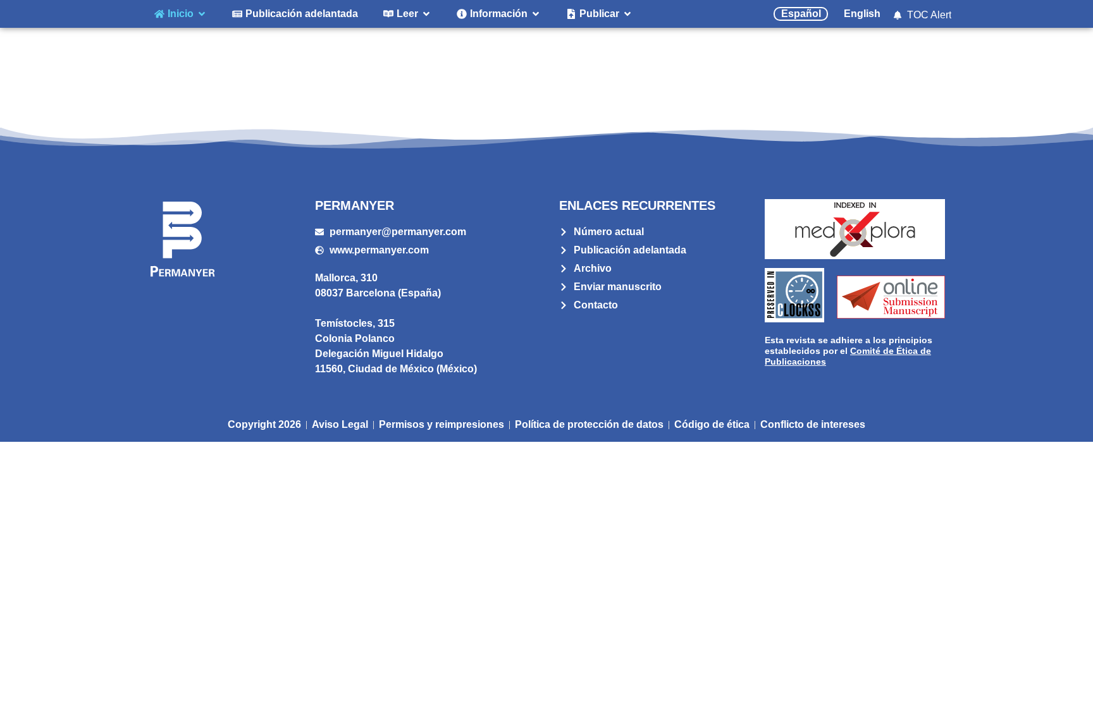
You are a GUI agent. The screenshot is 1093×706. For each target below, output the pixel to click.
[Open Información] (536, 13)
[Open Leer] (426, 13)
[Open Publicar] (627, 13)
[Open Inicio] (202, 13)
